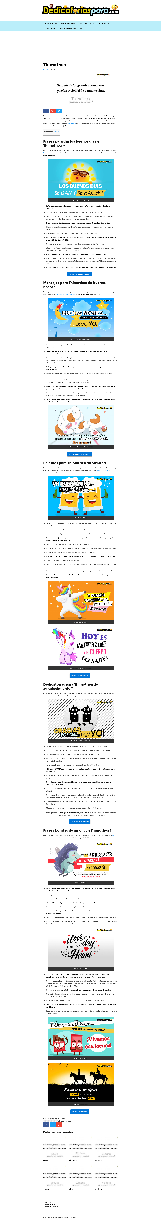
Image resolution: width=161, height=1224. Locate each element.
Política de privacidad (51, 1206)
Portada (45, 70)
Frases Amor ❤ (50, 28)
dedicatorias (71, 123)
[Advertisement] (80, 45)
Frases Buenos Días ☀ (68, 23)
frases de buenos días (51, 153)
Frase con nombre (51, 23)
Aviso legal (47, 1202)
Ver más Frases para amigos (80, 821)
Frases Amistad (104, 23)
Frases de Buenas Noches (87, 23)
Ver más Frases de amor (79, 1112)
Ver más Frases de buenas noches (79, 454)
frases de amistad (102, 470)
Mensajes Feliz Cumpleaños (67, 28)
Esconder (56, 131)
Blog (81, 28)
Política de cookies (50, 1204)
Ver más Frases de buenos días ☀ (79, 274)
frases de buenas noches (66, 294)
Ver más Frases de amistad (79, 675)
